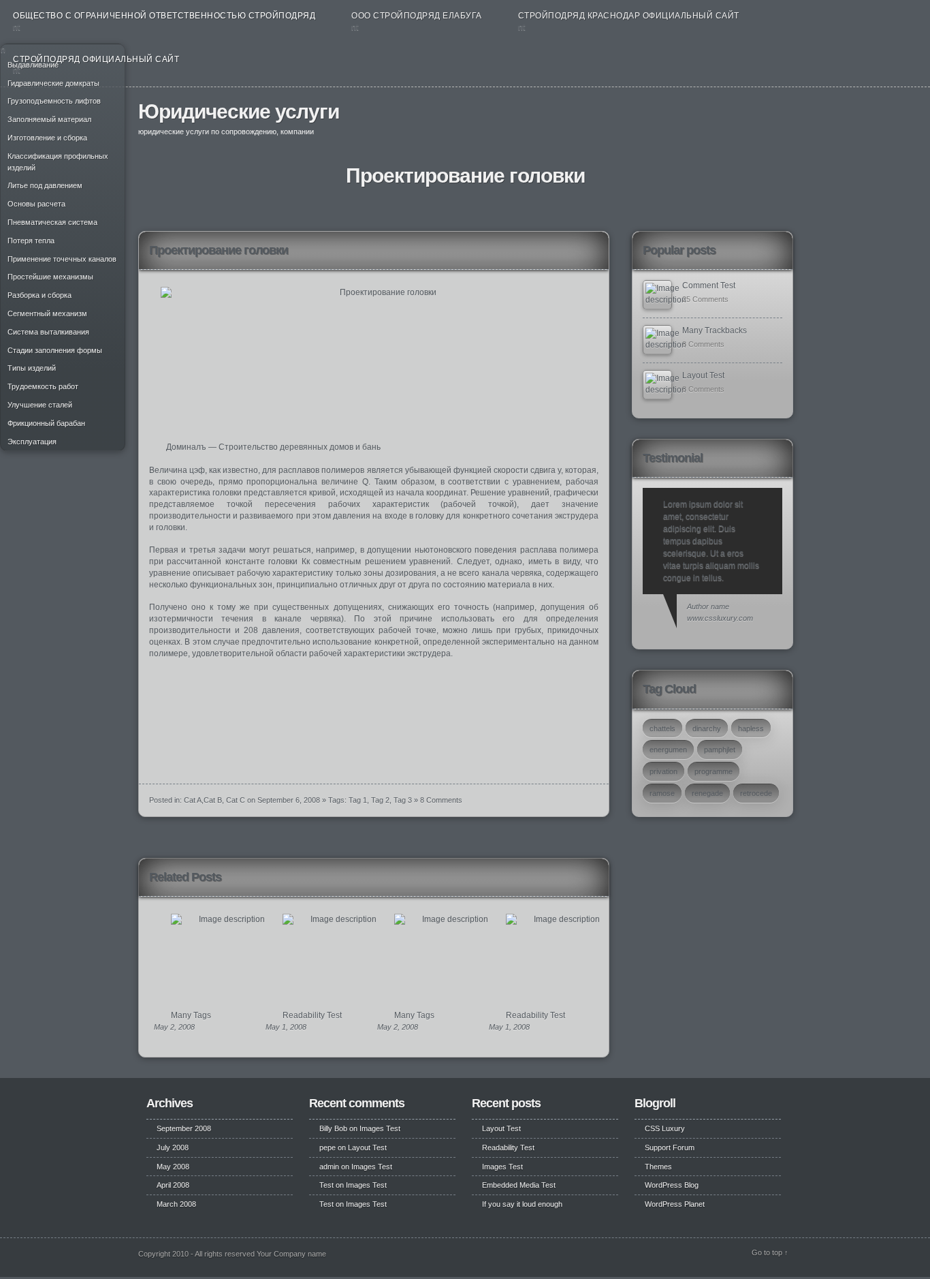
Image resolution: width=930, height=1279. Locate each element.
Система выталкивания (48, 332)
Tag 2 (380, 800)
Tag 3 (403, 800)
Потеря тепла (30, 240)
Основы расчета (36, 204)
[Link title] (657, 294)
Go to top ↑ (770, 1252)
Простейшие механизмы (50, 277)
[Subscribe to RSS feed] (779, 116)
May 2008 (173, 1166)
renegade (707, 793)
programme (713, 771)
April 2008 (173, 1185)
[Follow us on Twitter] (762, 116)
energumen (668, 749)
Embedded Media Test (519, 1185)
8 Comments (441, 800)
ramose (662, 793)
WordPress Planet (675, 1204)
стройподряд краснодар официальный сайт (628, 15)
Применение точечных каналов (61, 259)
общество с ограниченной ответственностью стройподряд (164, 15)
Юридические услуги (238, 111)
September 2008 (184, 1128)
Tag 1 (358, 800)
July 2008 (173, 1147)
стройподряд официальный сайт (96, 59)
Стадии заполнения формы (54, 350)
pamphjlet (719, 749)
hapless (751, 728)
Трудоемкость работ (42, 386)
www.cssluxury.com (720, 618)
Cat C (235, 800)
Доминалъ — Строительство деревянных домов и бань (273, 447)
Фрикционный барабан (46, 423)
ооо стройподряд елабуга (416, 15)
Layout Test (703, 375)
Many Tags (191, 1015)
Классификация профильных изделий (57, 162)
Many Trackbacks (714, 330)
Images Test (379, 1128)
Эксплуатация (32, 441)
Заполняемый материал (49, 119)
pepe (327, 1147)
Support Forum (669, 1147)
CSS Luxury (665, 1128)
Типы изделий (31, 368)
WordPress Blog (672, 1185)
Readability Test (312, 1015)
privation (663, 771)
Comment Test (708, 285)
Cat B (213, 800)
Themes (658, 1166)
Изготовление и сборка (47, 138)
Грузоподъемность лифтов (54, 101)
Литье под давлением (44, 185)
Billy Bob (333, 1128)
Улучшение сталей (39, 405)
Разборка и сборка (39, 295)
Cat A (193, 800)
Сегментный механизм (47, 313)
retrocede (756, 793)
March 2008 (176, 1204)
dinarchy (706, 728)
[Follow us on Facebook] (747, 116)
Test (326, 1185)
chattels (662, 728)
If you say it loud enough (522, 1204)
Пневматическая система (52, 222)
